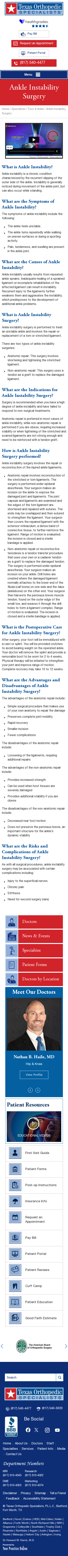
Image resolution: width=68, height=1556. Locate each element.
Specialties (19, 109)
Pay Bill (38, 33)
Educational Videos (34, 1136)
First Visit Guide (37, 1153)
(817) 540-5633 (52, 1408)
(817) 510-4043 (12, 1475)
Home (5, 109)
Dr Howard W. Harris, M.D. (19, 1540)
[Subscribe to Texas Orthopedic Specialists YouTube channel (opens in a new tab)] (57, 1429)
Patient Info (45, 1449)
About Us (21, 1443)
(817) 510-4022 (34, 1475)
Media (61, 1449)
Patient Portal (38, 53)
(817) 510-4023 (12, 1485)
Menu (28, 74)
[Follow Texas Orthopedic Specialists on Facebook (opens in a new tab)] (28, 1429)
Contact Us (14, 1454)
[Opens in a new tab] (11, 1426)
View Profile (34, 1074)
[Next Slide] (37, 1090)
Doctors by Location (40, 979)
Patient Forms (34, 965)
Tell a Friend (58, 1493)
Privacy (26, 1493)
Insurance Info (36, 1201)
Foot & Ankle (36, 109)
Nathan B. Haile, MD (34, 1060)
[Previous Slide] (30, 1090)
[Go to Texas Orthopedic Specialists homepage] (34, 8)
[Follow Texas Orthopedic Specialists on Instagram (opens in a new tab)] (48, 1429)
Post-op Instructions (40, 1185)
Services (28, 1449)
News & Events (36, 936)
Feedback (12, 1498)
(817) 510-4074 (34, 1485)
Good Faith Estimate (40, 1318)
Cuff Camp (33, 1286)
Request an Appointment (36, 43)
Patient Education (39, 1302)
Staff (50, 1443)
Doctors (29, 922)
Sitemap (40, 1493)
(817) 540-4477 (32, 63)
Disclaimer (10, 1493)
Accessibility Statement (39, 1498)
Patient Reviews (37, 1270)
